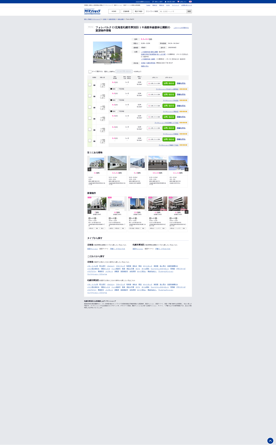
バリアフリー (91, 271)
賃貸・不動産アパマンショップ (92, 19)
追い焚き (163, 266)
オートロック (147, 266)
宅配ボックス (105, 269)
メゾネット (109, 271)
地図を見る (145, 66)
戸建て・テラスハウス (117, 249)
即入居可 (102, 266)
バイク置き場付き (93, 269)
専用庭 (172, 269)
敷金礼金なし (152, 271)
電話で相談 (138, 11)
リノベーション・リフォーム (97, 274)
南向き (135, 266)
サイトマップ (175, 5)
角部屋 (156, 266)
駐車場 (129, 266)
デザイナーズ (180, 269)
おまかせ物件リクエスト (143, 1)
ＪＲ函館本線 (145, 52)
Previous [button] (89, 169)
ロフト (138, 269)
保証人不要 (130, 269)
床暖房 (116, 271)
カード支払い (141, 271)
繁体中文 (161, 5)
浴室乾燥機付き (172, 266)
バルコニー (110, 266)
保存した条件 (158, 1)
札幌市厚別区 (112, 19)
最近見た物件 (171, 1)
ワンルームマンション (165, 271)
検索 (189, 11)
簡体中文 (154, 5)
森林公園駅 (121, 19)
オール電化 (145, 269)
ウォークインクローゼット (160, 269)
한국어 (168, 5)
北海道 (104, 19)
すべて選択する (97, 71)
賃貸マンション (92, 249)
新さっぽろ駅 (161, 54)
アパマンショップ (167, 89)
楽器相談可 (124, 271)
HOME (114, 11)
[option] (97, 172)
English (148, 5)
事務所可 (101, 271)
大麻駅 (153, 59)
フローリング (120, 266)
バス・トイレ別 (92, 266)
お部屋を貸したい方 (186, 5)
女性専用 (133, 271)
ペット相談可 (116, 269)
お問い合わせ (169, 83)
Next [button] (186, 169)
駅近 (140, 266)
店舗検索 (126, 11)
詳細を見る (181, 83)
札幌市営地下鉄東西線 (148, 54)
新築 (123, 269)
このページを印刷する (181, 28)
